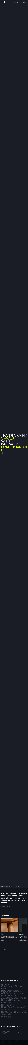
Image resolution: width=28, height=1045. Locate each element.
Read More (5, 906)
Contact (24, 2)
